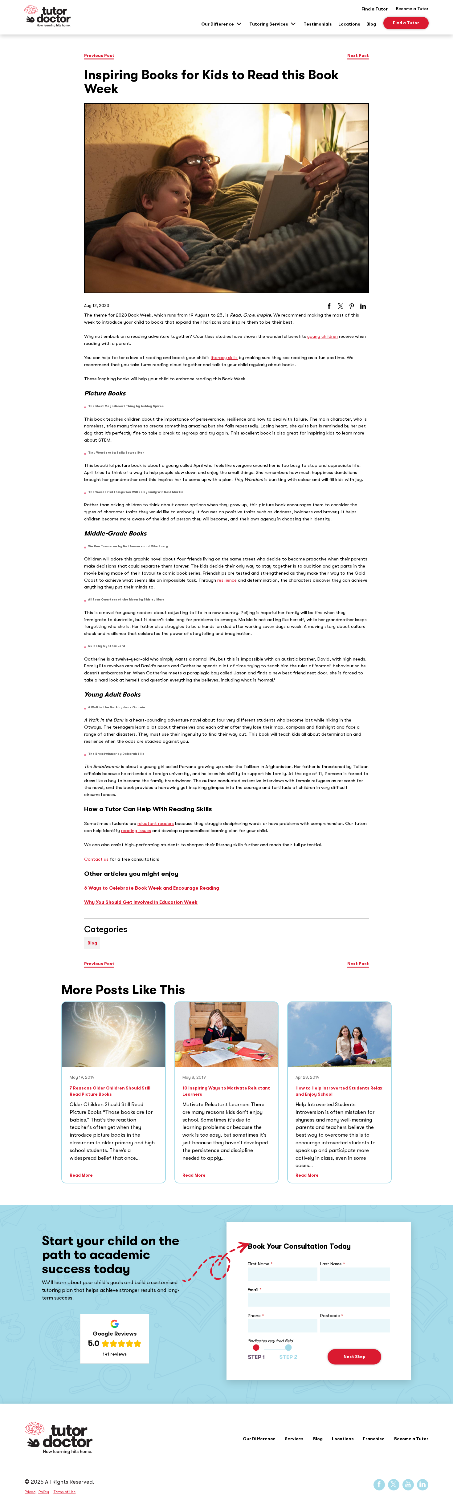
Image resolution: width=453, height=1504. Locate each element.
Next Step (354, 1356)
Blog (371, 24)
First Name (260, 1263)
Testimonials (318, 24)
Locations (349, 24)
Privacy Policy (37, 1492)
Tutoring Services (268, 24)
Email (255, 1289)
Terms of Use (64, 1492)
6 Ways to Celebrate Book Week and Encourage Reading (151, 888)
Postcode (331, 1315)
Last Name (332, 1263)
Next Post (358, 55)
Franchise (374, 1439)
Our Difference (217, 24)
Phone (256, 1315)
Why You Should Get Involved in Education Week (141, 902)
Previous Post (99, 55)
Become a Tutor (411, 1439)
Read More (81, 1175)
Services (294, 1439)
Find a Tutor (374, 9)
